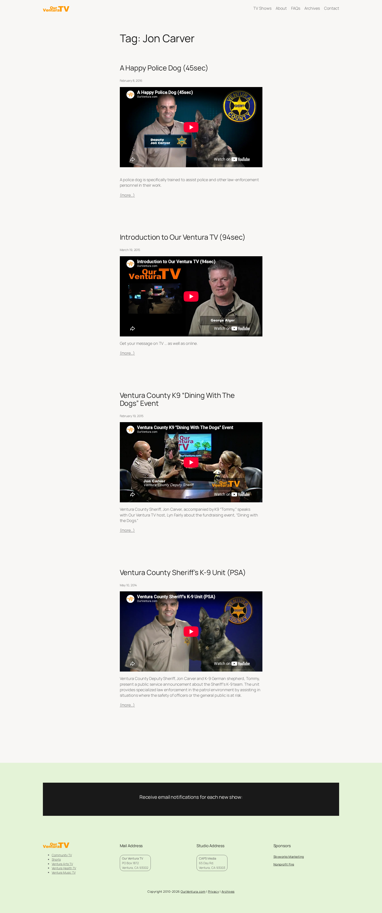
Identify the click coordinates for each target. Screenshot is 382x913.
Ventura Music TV (63, 872)
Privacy (213, 891)
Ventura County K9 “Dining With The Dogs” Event (177, 399)
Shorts (56, 859)
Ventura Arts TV (62, 864)
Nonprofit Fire (283, 864)
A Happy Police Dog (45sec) (164, 68)
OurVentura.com (193, 891)
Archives (228, 891)
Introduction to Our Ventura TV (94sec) (183, 237)
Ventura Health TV (64, 868)
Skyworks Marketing (288, 856)
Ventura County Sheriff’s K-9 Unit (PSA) (183, 572)
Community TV (62, 855)
